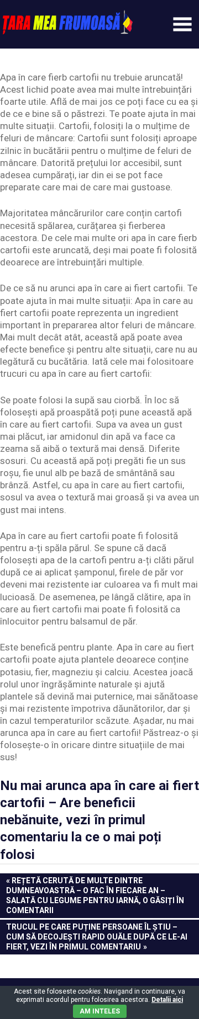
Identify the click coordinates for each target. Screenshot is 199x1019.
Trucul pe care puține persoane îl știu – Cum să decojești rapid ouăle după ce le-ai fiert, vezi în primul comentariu (96, 936)
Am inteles (100, 1011)
